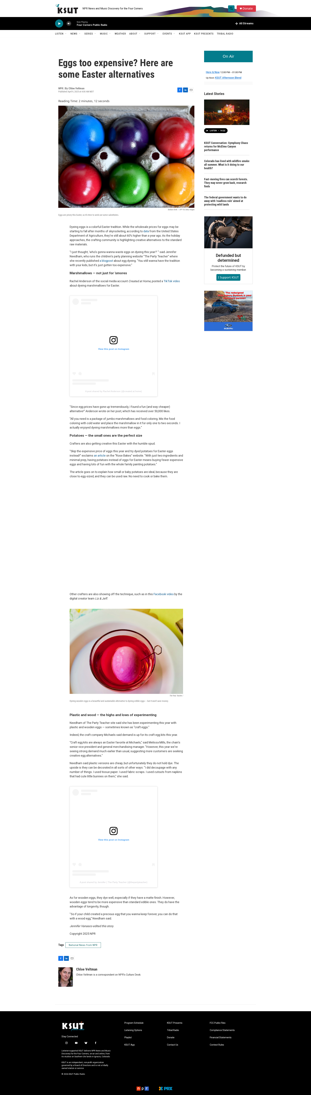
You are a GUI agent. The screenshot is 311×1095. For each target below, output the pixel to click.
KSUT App (185, 33)
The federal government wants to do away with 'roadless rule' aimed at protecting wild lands (225, 201)
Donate (248, 8)
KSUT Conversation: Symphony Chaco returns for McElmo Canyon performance (226, 146)
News (73, 33)
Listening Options (133, 1030)
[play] (59, 23)
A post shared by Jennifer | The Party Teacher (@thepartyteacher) (113, 882)
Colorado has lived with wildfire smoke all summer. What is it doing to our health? (226, 164)
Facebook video (164, 594)
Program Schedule (134, 1023)
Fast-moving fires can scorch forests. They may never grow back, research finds (226, 182)
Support (150, 33)
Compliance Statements (222, 1030)
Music (104, 33)
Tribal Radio (225, 33)
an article (100, 455)
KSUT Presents (204, 33)
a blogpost (106, 260)
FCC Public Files (217, 1023)
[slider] (74, 23)
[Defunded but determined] (228, 232)
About (133, 33)
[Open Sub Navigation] (66, 33)
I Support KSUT (228, 277)
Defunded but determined (228, 258)
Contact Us (172, 1045)
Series (88, 33)
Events (167, 33)
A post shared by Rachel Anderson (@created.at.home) (113, 391)
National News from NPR (83, 945)
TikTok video (172, 281)
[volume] (69, 23)
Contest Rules (217, 1045)
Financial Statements (220, 1037)
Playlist (128, 1037)
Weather (120, 33)
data (146, 231)
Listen (59, 33)
